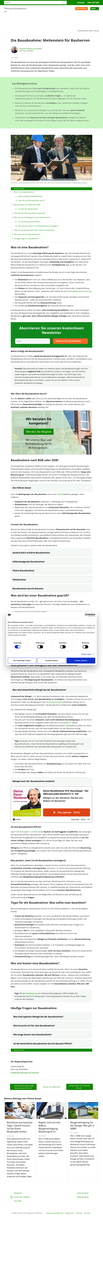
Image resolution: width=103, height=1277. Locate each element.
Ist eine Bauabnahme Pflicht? (28, 222)
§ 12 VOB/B (32, 832)
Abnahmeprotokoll (54, 702)
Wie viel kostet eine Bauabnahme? (27, 234)
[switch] (40, 646)
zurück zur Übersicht (51, 1087)
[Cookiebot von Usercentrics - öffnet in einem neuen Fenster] (86, 614)
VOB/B (59, 494)
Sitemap (79, 1213)
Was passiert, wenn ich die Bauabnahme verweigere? (37, 226)
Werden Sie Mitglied (38, 431)
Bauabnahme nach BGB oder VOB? (27, 205)
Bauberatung (31, 993)
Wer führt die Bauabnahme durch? (31, 200)
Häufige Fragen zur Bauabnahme (26, 238)
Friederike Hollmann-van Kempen (30, 48)
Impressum (69, 1213)
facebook (18, 1193)
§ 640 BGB (19, 832)
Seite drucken (83, 1193)
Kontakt (81, 2)
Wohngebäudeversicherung (79, 291)
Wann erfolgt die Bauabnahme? (29, 196)
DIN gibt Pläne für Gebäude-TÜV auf (79, 1087)
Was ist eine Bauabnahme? (24, 192)
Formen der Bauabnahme (27, 209)
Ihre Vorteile (81, 8)
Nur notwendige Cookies (22, 660)
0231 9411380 (93, 2)
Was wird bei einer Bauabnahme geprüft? (29, 213)
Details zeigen (86, 654)
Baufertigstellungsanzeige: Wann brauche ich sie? (24, 1087)
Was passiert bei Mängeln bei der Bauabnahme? (32, 217)
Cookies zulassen (81, 660)
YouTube (17, 1201)
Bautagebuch (65, 722)
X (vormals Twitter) (22, 1197)
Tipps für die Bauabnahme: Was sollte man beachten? (34, 230)
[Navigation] (94, 8)
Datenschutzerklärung (54, 1213)
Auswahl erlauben (51, 660)
